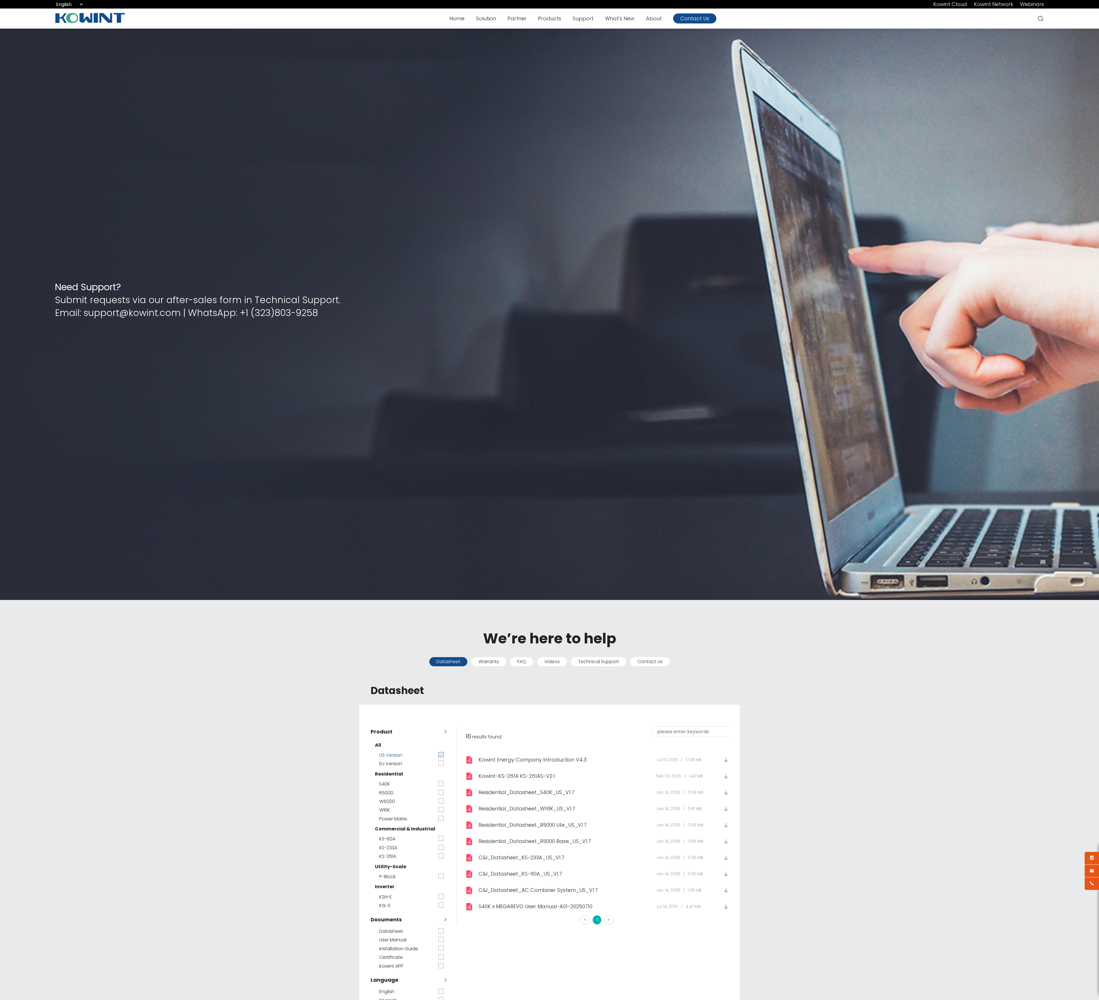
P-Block (387, 877)
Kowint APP (391, 966)
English (386, 992)
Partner (517, 18)
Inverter (384, 887)
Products (549, 18)
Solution (486, 18)
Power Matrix (393, 819)
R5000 (386, 793)
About (654, 18)
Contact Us (694, 18)
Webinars (1032, 4)
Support (583, 18)
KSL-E (385, 905)
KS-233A (388, 848)
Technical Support (598, 661)
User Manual (392, 940)
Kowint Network (993, 4)
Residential (389, 774)
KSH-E (385, 897)
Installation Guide (398, 949)
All (378, 745)
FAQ (521, 661)
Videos (552, 661)
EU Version (390, 764)
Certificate (391, 957)
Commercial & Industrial (405, 829)
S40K (384, 784)
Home (456, 18)
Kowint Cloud (950, 4)
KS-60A (387, 839)
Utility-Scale (390, 867)
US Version (390, 755)
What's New (620, 18)
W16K (384, 810)
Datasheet (448, 661)
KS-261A (387, 856)
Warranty (489, 661)
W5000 (387, 801)
